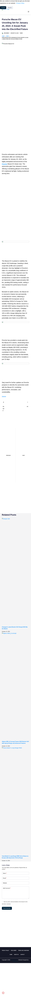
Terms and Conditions (23, 950)
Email (4, 878)
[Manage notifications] (3, 993)
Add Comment (7, 888)
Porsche (4, 164)
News (21, 33)
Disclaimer (13, 950)
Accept (3, 7)
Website (5, 883)
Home (11, 954)
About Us (16, 954)
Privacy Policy (20, 3)
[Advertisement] (15, 192)
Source (4, 396)
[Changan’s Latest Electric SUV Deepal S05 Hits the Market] (15, 572)
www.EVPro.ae (14, 959)
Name (5, 873)
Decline (10, 7)
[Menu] (28, 11)
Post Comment (6, 908)
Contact (22, 954)
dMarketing (15, 961)
